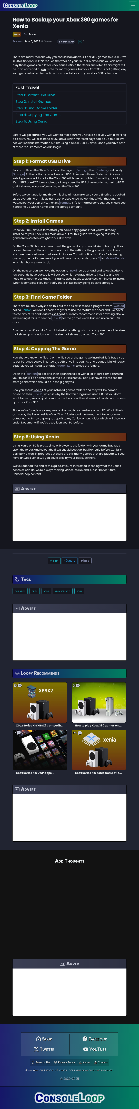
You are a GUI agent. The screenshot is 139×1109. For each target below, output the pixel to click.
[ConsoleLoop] (20, 5)
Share (71, 561)
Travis (32, 34)
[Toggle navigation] (133, 5)
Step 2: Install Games (33, 101)
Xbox (46, 591)
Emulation (20, 591)
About (86, 1062)
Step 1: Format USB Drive (35, 95)
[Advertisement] (69, 517)
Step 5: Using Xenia (31, 121)
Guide (17, 34)
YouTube (97, 1049)
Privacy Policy (66, 1062)
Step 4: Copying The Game (38, 114)
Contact (103, 1062)
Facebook (97, 1039)
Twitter (46, 1049)
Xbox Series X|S (62, 591)
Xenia (79, 591)
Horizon (27, 310)
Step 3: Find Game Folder (36, 108)
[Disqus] (69, 907)
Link (55, 561)
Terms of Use (43, 1062)
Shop (46, 1039)
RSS (86, 561)
